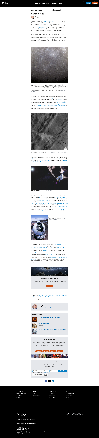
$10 (46, 351)
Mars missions (57, 296)
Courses (34, 401)
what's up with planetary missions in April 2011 (45, 98)
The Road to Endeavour (45, 104)
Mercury (62, 296)
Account (87, 1)
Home (40, 300)
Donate (95, 3)
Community (81, 1)
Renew (91, 1)
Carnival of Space (43, 27)
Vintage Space (42, 197)
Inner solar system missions (59, 295)
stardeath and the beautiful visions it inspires (57, 249)
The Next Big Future (43, 200)
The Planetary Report (37, 404)
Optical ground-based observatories (45, 298)
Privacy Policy (46, 372)
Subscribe (62, 370)
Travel (67, 399)
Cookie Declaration (20, 433)
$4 (39, 351)
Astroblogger (56, 104)
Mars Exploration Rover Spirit (39, 296)
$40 (60, 351)
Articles (43, 300)
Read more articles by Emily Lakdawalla (48, 307)
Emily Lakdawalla (44, 306)
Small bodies (56, 298)
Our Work (37, 3)
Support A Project (69, 395)
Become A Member (53, 397)
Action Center (52, 393)
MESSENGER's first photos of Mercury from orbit (46, 101)
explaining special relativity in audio (39, 252)
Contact (51, 399)
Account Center (19, 423)
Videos (34, 399)
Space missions (62, 298)
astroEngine (34, 158)
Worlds (40, 299)
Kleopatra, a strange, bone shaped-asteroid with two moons (51, 105)
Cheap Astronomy (46, 250)
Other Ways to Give (70, 401)
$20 (53, 351)
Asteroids (40, 295)
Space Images (36, 397)
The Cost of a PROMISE (44, 323)
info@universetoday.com (37, 31)
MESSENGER (35, 298)
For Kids (18, 401)
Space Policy (19, 399)
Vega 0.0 (41, 107)
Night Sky (18, 397)
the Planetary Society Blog (48, 21)
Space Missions (19, 395)
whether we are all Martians (55, 158)
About (61, 3)
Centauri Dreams (63, 206)
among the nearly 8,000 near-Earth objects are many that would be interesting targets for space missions (49, 203)
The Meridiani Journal (46, 160)
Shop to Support (69, 397)
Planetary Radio (36, 395)
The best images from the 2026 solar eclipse (49, 317)
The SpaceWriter (60, 247)
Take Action (54, 3)
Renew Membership (70, 393)
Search (96, 1)
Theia (56, 107)
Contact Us (26, 423)
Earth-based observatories (47, 295)
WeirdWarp (59, 99)
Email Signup (52, 395)
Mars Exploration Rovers (49, 296)
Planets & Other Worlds (21, 393)
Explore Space (45, 3)
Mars (66, 295)
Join (88, 3)
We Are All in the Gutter (50, 254)
